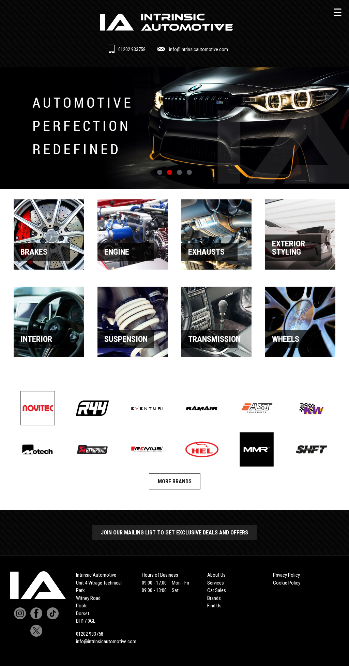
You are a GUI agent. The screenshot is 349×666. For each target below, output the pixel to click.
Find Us (214, 606)
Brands (214, 598)
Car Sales (216, 590)
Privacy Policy (286, 575)
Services (215, 583)
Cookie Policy (286, 583)
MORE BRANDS (175, 481)
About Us (216, 575)
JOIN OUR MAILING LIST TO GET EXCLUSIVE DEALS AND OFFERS (174, 532)
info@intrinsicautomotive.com (198, 49)
